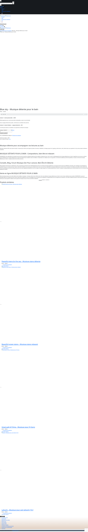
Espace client (4, 523)
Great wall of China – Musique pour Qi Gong (18, 427)
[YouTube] (0, 516)
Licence (1, 130)
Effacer (13, 130)
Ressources (4, 521)
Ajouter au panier (3, 133)
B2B (2, 18)
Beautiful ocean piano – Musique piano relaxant (20, 344)
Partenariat (4, 518)
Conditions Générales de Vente (8, 526)
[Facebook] (3, 516)
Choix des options (5, 265)
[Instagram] (4, 516)
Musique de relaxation (6, 19)
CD (2, 20)
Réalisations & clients (6, 520)
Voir (10, 139)
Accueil (3, 17)
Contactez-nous (5, 517)
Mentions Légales (5, 524)
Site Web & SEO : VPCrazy (15, 530)
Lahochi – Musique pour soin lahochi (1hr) (17, 510)
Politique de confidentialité (7, 527)
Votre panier (4, 522)
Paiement (3, 528)
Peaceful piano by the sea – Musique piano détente (21, 261)
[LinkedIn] (1, 516)
